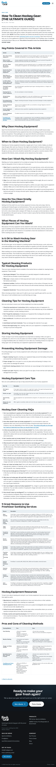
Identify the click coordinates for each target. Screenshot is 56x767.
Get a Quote (46, 3)
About (31, 743)
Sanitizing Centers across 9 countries (29, 36)
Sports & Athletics (7, 736)
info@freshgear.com (7, 750)
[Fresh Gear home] (4, 3)
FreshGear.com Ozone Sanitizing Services (7, 119)
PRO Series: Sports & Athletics (37, 719)
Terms (52, 764)
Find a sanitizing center (8, 752)
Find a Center (36, 704)
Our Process (32, 736)
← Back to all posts (7, 679)
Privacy (48, 764)
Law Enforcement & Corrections (10, 741)
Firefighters (5, 738)
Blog (30, 741)
